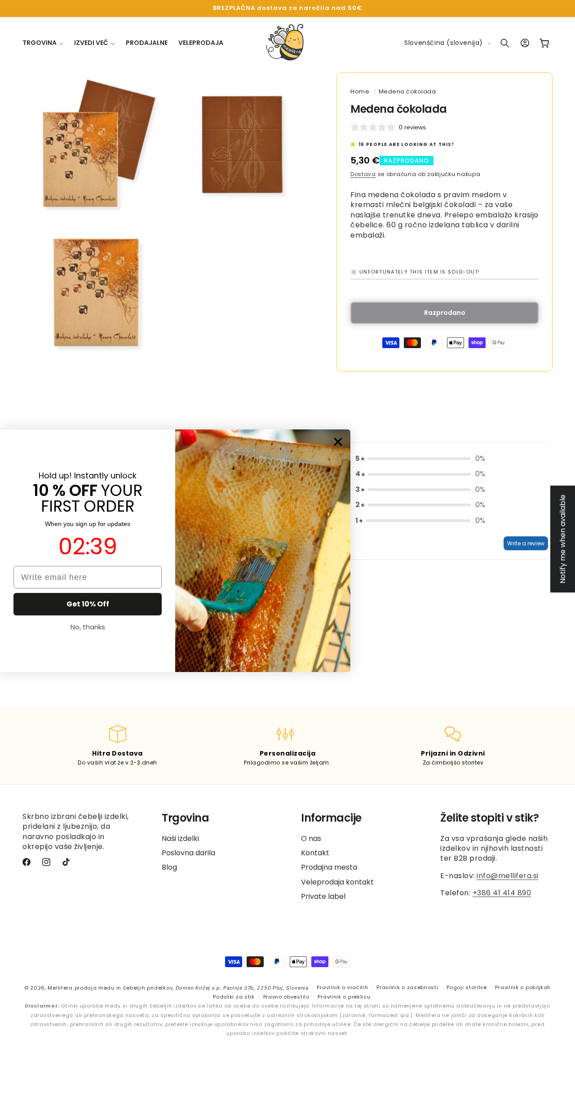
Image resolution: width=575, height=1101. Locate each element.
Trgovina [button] (185, 818)
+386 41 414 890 (502, 893)
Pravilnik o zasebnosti (407, 987)
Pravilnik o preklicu (344, 996)
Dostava (363, 174)
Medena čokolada (407, 91)
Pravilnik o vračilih (342, 987)
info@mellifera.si (508, 876)
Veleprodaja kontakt (337, 882)
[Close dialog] (338, 442)
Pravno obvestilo (286, 996)
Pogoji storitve (467, 987)
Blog (169, 867)
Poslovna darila (188, 853)
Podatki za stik (234, 996)
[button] (43, 42)
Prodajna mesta (329, 867)
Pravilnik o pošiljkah (523, 987)
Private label (323, 896)
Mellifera (60, 987)
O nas (311, 839)
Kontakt (315, 853)
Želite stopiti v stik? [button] (489, 818)
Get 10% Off (87, 604)
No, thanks (88, 627)
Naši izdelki (180, 839)
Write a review (525, 543)
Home (359, 91)
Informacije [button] (331, 818)
